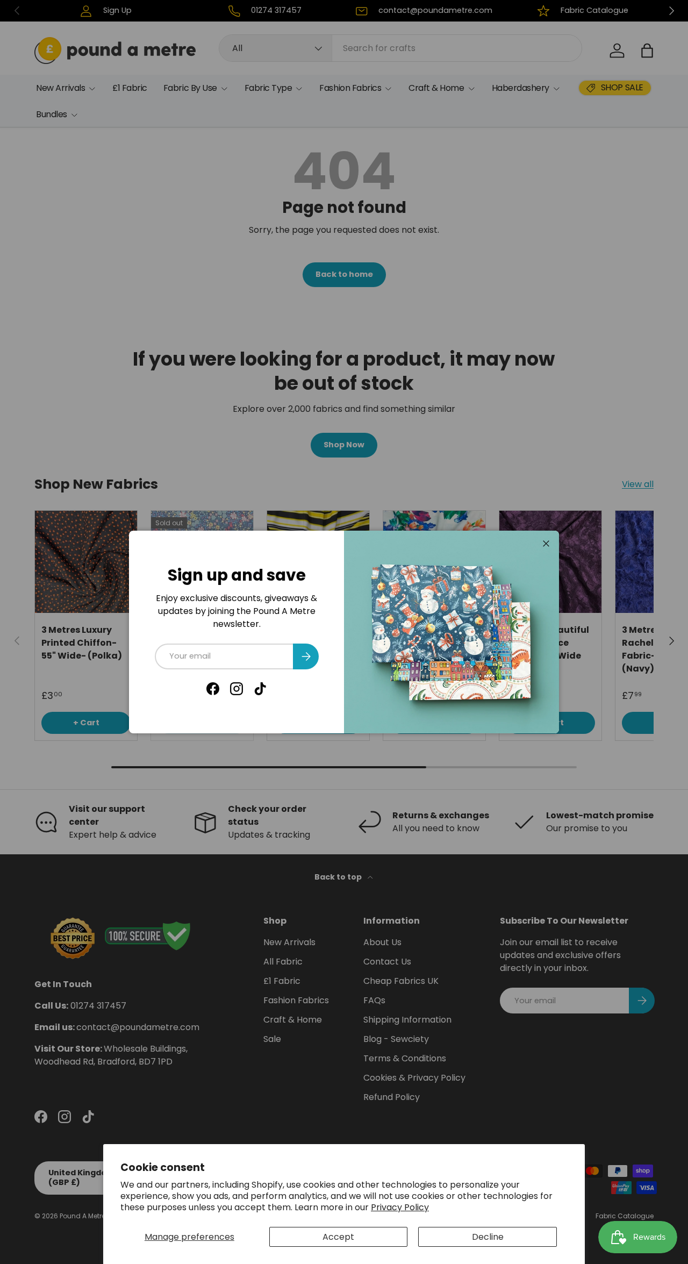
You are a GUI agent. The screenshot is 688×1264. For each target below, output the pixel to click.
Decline (488, 1237)
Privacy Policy (400, 1207)
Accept (338, 1237)
